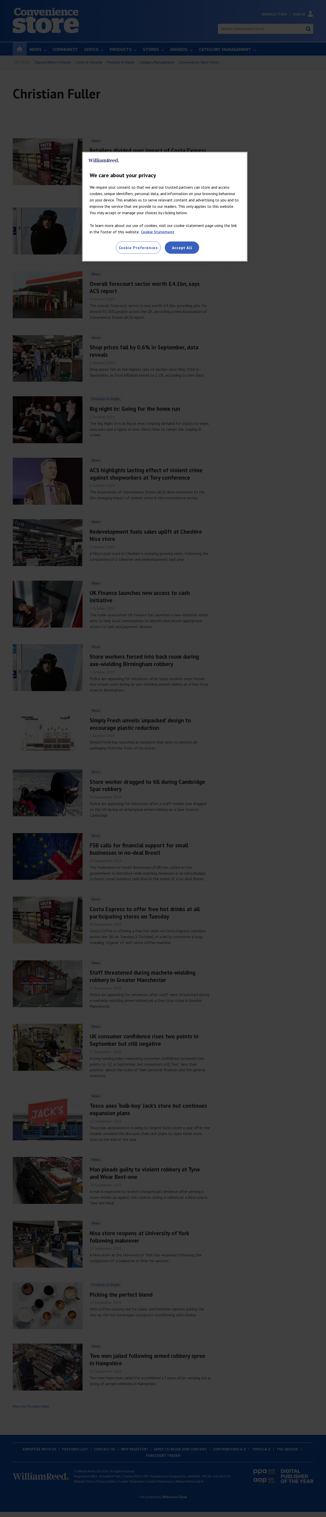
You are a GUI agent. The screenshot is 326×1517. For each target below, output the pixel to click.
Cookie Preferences (138, 247)
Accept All (182, 247)
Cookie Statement (157, 231)
